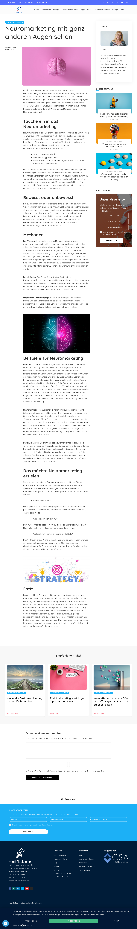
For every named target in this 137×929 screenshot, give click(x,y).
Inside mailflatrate (102, 10)
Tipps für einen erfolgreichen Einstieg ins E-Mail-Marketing (114, 115)
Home (36, 10)
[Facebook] (103, 2)
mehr (116, 921)
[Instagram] (127, 2)
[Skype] (117, 2)
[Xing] (107, 2)
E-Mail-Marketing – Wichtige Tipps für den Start (67, 700)
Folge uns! (70, 799)
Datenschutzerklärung (111, 234)
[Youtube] (122, 2)
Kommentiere (12, 49)
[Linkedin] (112, 2)
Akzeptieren (74, 921)
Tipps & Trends (86, 10)
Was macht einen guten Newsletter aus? (114, 145)
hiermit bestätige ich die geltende (115, 233)
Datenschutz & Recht (70, 10)
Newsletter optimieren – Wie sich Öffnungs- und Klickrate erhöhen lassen (111, 701)
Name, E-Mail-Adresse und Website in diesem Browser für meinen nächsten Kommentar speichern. (66, 771)
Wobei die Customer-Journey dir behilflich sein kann (24, 700)
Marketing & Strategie (50, 10)
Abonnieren (28, 832)
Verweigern (31, 921)
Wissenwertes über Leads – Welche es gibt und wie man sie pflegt (114, 177)
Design (115, 10)
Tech (122, 10)
